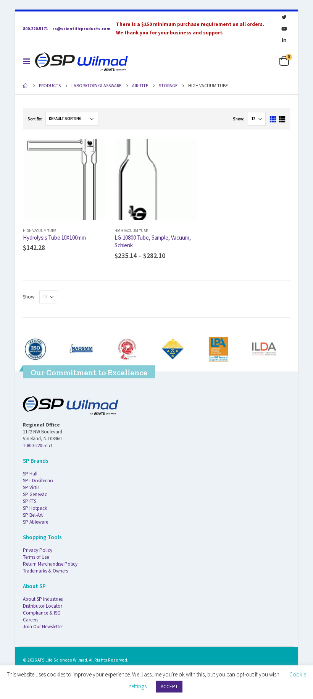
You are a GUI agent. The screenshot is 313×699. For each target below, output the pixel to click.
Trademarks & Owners (45, 571)
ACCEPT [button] (169, 686)
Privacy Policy (37, 550)
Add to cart (94, 150)
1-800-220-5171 (38, 445)
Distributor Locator (42, 606)
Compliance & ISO (42, 613)
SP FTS (29, 501)
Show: (238, 119)
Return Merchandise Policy (50, 564)
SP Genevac (35, 494)
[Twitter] (284, 17)
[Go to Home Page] (25, 85)
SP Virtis (31, 487)
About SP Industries (43, 599)
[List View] (282, 119)
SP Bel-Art (33, 515)
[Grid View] (273, 119)
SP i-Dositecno (38, 480)
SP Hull (30, 473)
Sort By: (34, 119)
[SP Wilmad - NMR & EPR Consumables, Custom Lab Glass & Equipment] (81, 61)
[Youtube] (284, 28)
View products (186, 150)
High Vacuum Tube (39, 230)
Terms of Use (36, 557)
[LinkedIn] (284, 40)
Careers (30, 619)
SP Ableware (35, 522)
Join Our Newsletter (43, 626)
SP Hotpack (35, 508)
